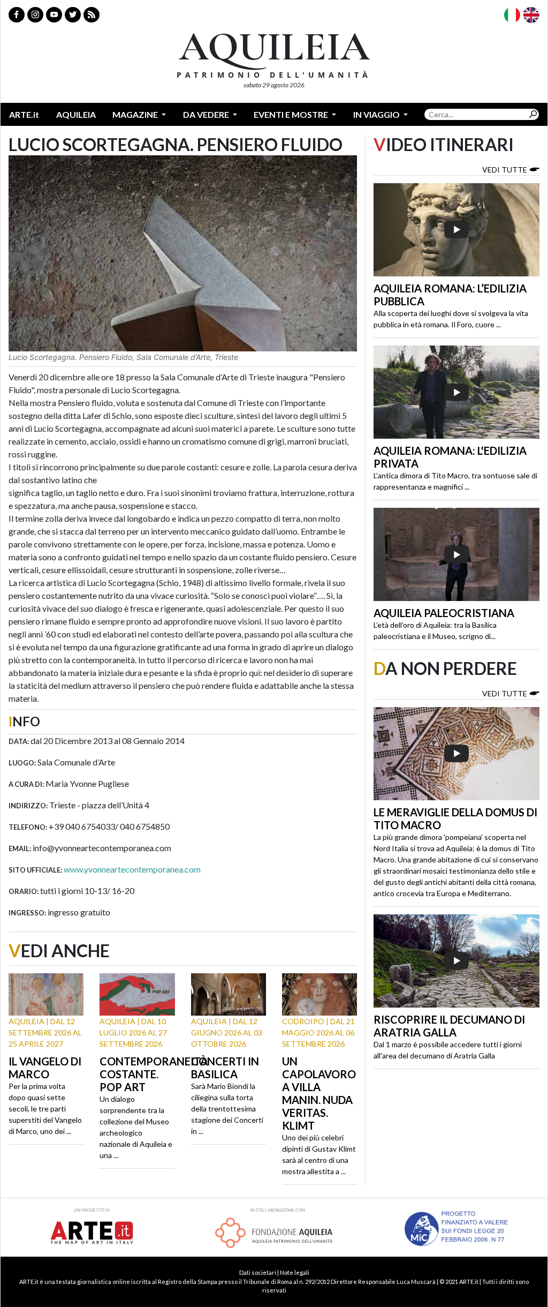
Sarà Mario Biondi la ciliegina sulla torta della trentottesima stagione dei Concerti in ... (227, 1108)
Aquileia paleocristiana (444, 612)
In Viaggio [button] (377, 114)
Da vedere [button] (207, 114)
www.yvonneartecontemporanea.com (132, 869)
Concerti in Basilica (225, 1067)
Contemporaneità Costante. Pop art (154, 1074)
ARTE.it (24, 114)
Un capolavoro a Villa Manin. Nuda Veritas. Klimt (319, 1093)
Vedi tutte (504, 169)
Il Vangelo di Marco (45, 1067)
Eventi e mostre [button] (292, 114)
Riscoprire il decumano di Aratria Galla (449, 1026)
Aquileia (76, 114)
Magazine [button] (135, 114)
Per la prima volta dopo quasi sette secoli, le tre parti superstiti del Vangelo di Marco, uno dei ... (45, 1108)
